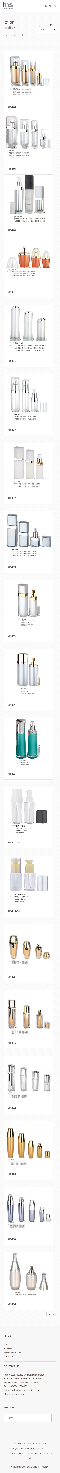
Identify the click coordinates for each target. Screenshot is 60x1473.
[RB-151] (28, 1143)
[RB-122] (28, 604)
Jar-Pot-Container (18, 1453)
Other (30, 1458)
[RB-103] (28, 136)
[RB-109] (28, 198)
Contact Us (8, 1357)
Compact (43, 1444)
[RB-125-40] (28, 810)
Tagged (50, 24)
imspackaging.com (40, 1467)
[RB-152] (28, 1209)
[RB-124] (28, 741)
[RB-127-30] (28, 879)
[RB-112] (28, 329)
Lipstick (30, 1444)
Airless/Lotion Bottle (39, 1453)
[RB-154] (28, 1274)
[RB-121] (28, 535)
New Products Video (12, 1352)
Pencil (44, 1448)
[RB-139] (28, 1012)
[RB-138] (28, 946)
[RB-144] (28, 1077)
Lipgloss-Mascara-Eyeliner (24, 1448)
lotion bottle (18, 35)
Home (6, 35)
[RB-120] (28, 466)
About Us (8, 1348)
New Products (16, 1444)
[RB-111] (28, 260)
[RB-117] (28, 397)
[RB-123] (28, 673)
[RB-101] (28, 75)
